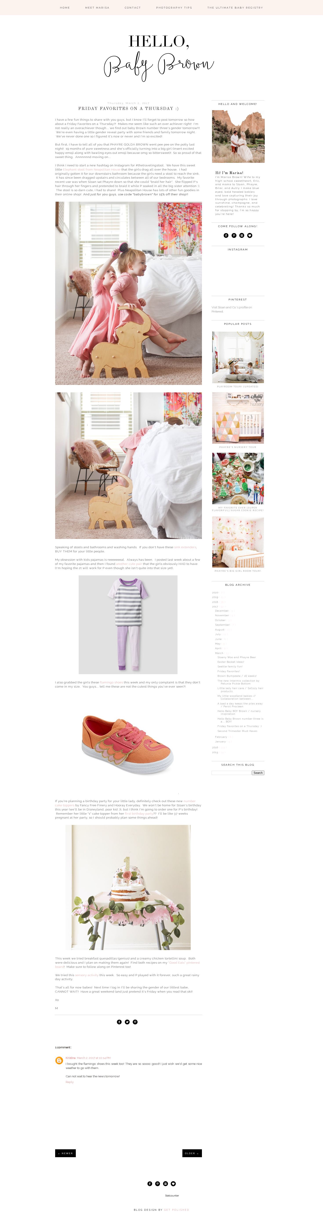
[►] (214, 610)
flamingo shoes (111, 682)
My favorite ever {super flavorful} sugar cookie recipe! (238, 509)
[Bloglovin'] (249, 236)
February (221, 737)
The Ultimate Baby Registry (235, 7)
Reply (70, 1082)
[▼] (214, 653)
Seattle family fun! (230, 666)
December (222, 610)
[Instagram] (242, 236)
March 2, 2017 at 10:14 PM (94, 1058)
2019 (215, 597)
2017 (215, 606)
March (219, 653)
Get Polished (176, 1210)
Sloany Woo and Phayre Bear (237, 657)
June (219, 639)
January (221, 741)
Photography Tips (174, 7)
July (218, 634)
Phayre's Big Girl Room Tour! (238, 570)
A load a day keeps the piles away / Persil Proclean (240, 705)
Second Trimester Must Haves (237, 731)
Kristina (71, 1058)
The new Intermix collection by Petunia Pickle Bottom (238, 682)
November (222, 615)
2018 (215, 602)
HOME (65, 7)
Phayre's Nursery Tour (237, 447)
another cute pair (129, 564)
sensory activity (87, 975)
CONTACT (133, 7)
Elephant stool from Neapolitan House (92, 169)
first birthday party (139, 813)
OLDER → (192, 1153)
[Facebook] (226, 236)
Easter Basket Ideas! (231, 662)
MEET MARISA (97, 7)
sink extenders (185, 547)
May (218, 643)
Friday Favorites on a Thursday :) (240, 726)
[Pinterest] (233, 236)
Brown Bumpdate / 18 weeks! (237, 676)
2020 (215, 592)
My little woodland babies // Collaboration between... (237, 697)
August (220, 629)
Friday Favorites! (229, 671)
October (221, 620)
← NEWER (65, 1153)
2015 (215, 752)
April (218, 648)
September (223, 624)
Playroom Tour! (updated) (238, 386)
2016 (215, 747)
